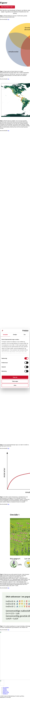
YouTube (5, 690)
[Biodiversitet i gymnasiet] (2, 685)
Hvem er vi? (5, 691)
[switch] (26, 363)
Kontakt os (5, 693)
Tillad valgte (15, 381)
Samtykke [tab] (5, 334)
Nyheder (5, 688)
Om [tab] (24, 334)
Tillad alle (15, 377)
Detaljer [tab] (15, 334)
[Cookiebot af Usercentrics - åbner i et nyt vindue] (22, 331)
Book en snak (6, 692)
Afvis (15, 385)
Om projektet (6, 687)
